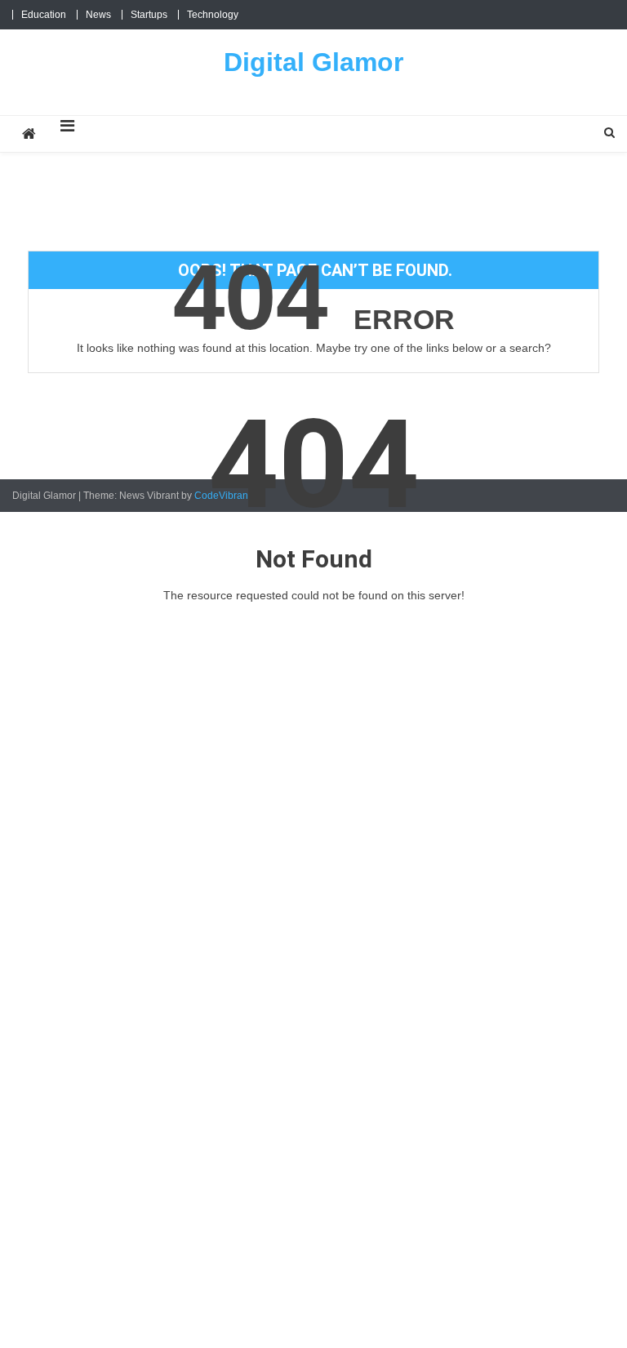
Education (43, 14)
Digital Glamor (313, 62)
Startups (149, 14)
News (98, 14)
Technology (212, 14)
